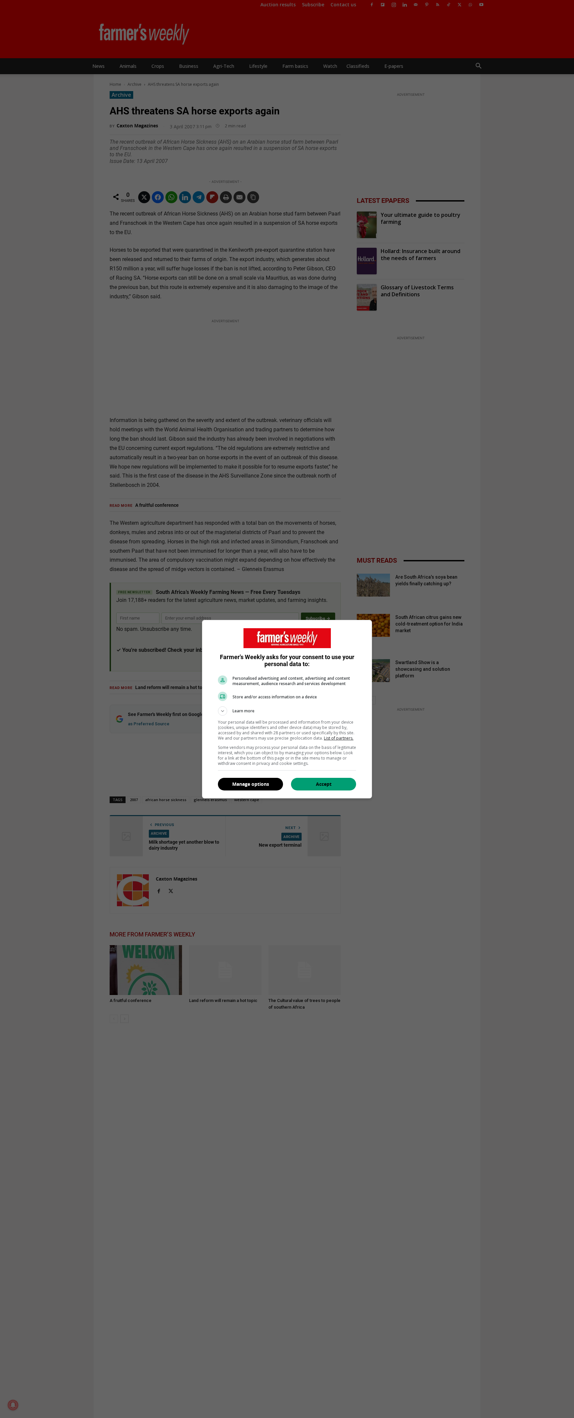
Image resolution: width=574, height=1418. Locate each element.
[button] (287, 711)
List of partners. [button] (338, 738)
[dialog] (287, 709)
